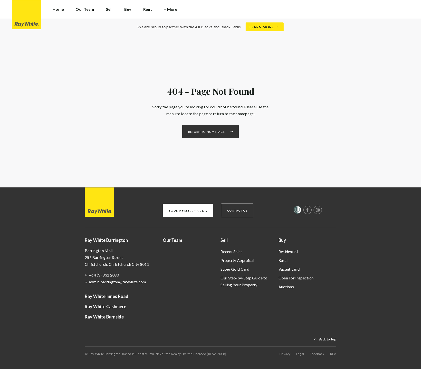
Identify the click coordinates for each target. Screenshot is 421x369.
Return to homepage (206, 131)
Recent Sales (231, 251)
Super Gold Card (234, 269)
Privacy (284, 354)
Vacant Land (289, 269)
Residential (288, 251)
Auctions (286, 286)
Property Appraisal (237, 260)
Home (58, 9)
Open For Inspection (296, 278)
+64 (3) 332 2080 (104, 275)
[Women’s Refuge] (297, 211)
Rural (283, 260)
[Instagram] (318, 210)
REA (333, 354)
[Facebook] (307, 210)
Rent (147, 9)
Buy (282, 240)
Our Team (85, 9)
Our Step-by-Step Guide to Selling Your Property (243, 281)
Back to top (327, 339)
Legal (300, 354)
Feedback (317, 354)
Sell (224, 240)
